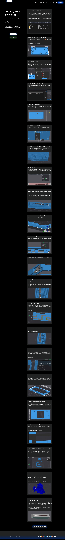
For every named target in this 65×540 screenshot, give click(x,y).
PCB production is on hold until (6, 2)
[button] (56, 2)
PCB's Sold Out (3, 1)
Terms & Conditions (44, 533)
